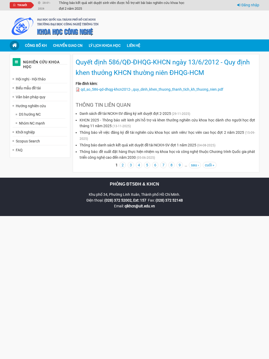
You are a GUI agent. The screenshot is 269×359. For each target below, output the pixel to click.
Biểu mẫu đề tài (28, 88)
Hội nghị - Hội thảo (31, 79)
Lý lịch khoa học (105, 45)
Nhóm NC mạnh (32, 123)
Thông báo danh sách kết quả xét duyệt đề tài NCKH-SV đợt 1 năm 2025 (138, 145)
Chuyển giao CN (67, 45)
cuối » (209, 165)
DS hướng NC (30, 114)
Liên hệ (133, 45)
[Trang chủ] (56, 26)
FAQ (19, 150)
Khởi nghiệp (25, 132)
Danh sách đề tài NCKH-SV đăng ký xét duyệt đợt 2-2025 (125, 113)
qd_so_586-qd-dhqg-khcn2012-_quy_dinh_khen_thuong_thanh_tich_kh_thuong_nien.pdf (152, 89)
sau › (195, 165)
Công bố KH (36, 45)
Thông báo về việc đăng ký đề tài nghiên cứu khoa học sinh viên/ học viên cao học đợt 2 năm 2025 (162, 132)
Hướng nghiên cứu (31, 106)
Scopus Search (28, 141)
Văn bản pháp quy (30, 97)
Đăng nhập (250, 5)
